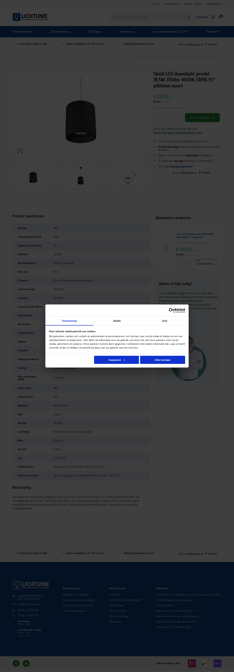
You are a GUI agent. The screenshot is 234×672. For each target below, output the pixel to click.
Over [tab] (164, 320)
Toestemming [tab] (69, 320)
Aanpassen (115, 359)
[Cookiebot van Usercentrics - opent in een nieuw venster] (171, 310)
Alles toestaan (162, 359)
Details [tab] (117, 320)
